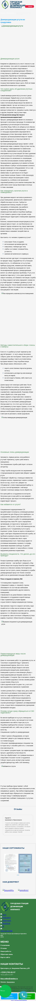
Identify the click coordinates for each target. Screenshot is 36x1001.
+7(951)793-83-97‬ (7, 972)
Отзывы (3, 948)
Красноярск (11, 982)
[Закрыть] (31, 991)
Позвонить (9, 997)
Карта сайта (5, 957)
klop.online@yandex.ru (9, 979)
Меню (30, 6)
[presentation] (3, 825)
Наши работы (5, 951)
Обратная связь (6, 954)
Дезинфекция (10, 13)
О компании (5, 945)
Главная (2, 13)
